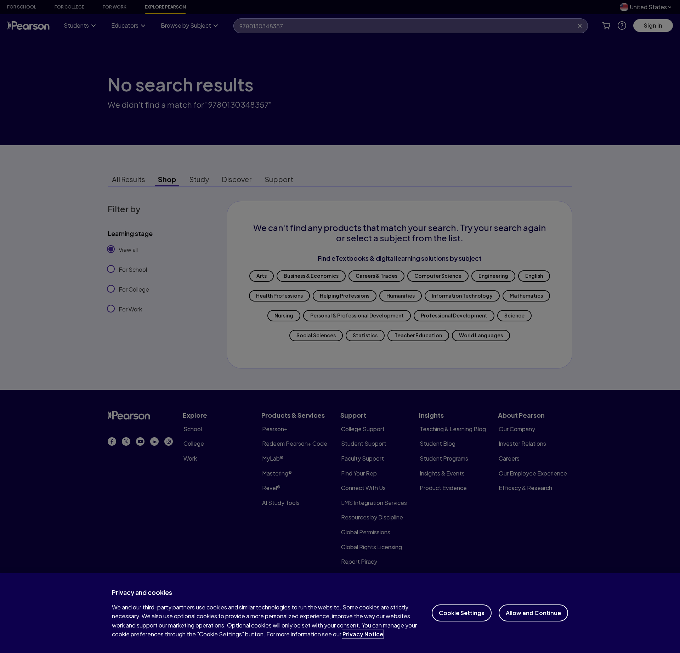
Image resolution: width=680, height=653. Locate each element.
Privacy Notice (362, 634)
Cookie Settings (461, 613)
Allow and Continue (533, 613)
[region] (340, 613)
